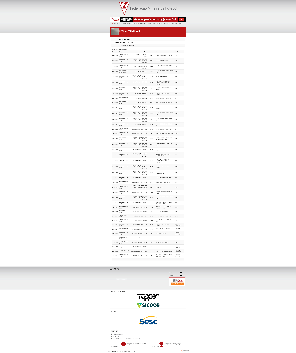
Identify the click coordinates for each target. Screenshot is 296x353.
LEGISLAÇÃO (166, 23)
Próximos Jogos (123, 49)
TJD (138, 23)
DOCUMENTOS (158, 23)
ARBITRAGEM (143, 23)
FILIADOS (134, 23)
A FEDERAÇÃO (118, 23)
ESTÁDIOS (151, 23)
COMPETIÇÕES (127, 23)
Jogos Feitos (115, 49)
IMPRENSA (178, 23)
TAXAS (172, 23)
